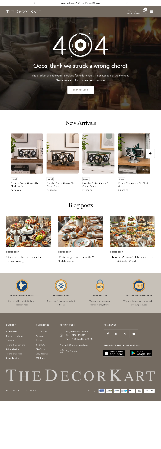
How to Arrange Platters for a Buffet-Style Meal (131, 259)
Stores (39, 340)
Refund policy (12, 358)
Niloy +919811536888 (77, 331)
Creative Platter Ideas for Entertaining (24, 259)
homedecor (12, 252)
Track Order (41, 331)
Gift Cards (40, 349)
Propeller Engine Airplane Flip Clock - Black (60, 185)
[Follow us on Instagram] (116, 333)
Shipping (10, 340)
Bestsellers (80, 90)
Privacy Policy (12, 349)
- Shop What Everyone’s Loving (91, 3)
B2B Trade (40, 358)
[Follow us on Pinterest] (125, 333)
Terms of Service (14, 353)
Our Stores (71, 351)
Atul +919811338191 (76, 335)
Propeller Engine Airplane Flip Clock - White (25, 185)
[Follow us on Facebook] (108, 333)
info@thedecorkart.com (77, 345)
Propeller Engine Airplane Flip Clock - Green (96, 185)
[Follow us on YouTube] (134, 333)
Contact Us (11, 331)
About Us (40, 336)
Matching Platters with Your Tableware (78, 259)
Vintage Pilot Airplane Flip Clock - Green (133, 185)
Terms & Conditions (15, 344)
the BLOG (40, 344)
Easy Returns (42, 353)
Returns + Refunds (14, 336)
